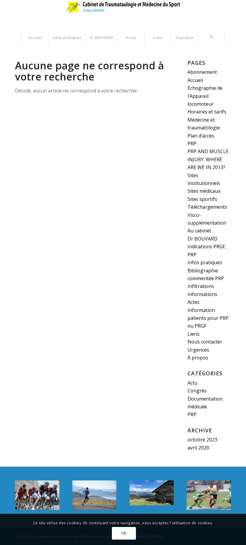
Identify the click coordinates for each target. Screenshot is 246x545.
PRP (192, 143)
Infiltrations (201, 286)
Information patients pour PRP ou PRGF (208, 318)
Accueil (195, 80)
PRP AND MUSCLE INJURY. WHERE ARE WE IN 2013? (208, 159)
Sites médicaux (204, 191)
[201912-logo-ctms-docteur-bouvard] (123, 15)
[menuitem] (34, 37)
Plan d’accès (201, 135)
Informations (202, 294)
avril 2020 (198, 447)
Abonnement (202, 72)
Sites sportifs (202, 199)
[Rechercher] (211, 37)
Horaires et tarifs (207, 111)
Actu (192, 383)
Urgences (198, 350)
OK (124, 533)
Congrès (197, 390)
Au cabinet (199, 230)
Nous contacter (205, 341)
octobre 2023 (202, 439)
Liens (194, 334)
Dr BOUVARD (203, 238)
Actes (194, 302)
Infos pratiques (205, 262)
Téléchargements (207, 207)
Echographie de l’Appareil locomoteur (205, 96)
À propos (198, 357)
